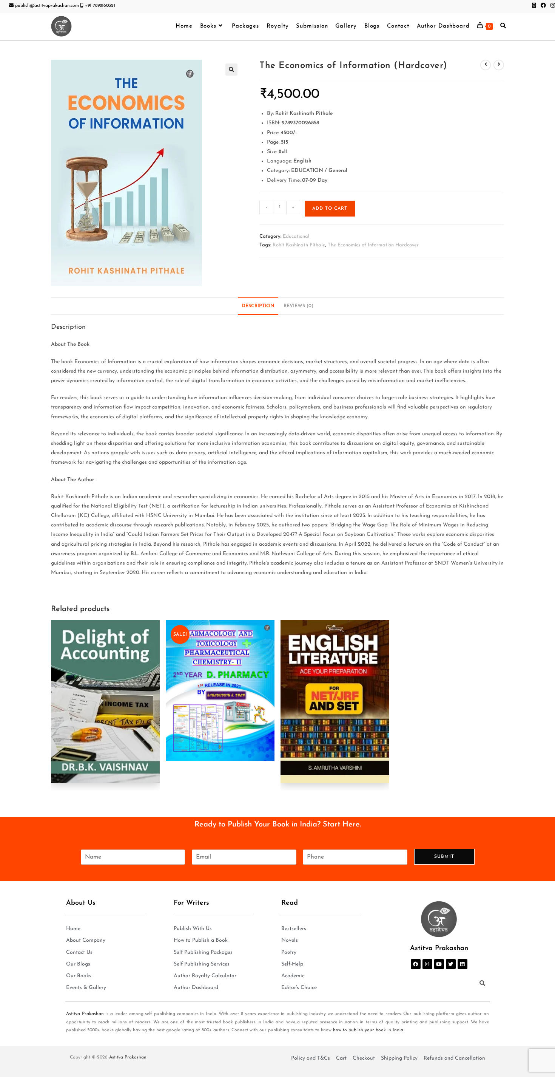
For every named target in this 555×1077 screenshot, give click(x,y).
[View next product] (498, 65)
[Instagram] (427, 964)
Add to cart (329, 208)
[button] (231, 69)
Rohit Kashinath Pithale (299, 245)
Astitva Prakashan (85, 1014)
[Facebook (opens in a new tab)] (543, 6)
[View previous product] (485, 65)
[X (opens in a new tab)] (534, 6)
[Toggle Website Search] (503, 26)
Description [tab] (258, 306)
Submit (444, 856)
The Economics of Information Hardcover (373, 245)
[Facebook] (416, 964)
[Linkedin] (462, 964)
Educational (296, 236)
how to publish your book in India (368, 1030)
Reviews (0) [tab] (298, 306)
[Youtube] (439, 964)
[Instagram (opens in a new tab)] (551, 6)
